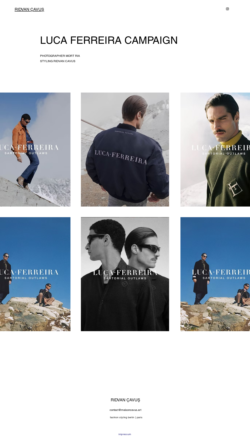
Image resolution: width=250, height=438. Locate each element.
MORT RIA (73, 56)
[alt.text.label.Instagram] (227, 9)
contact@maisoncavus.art (125, 409)
